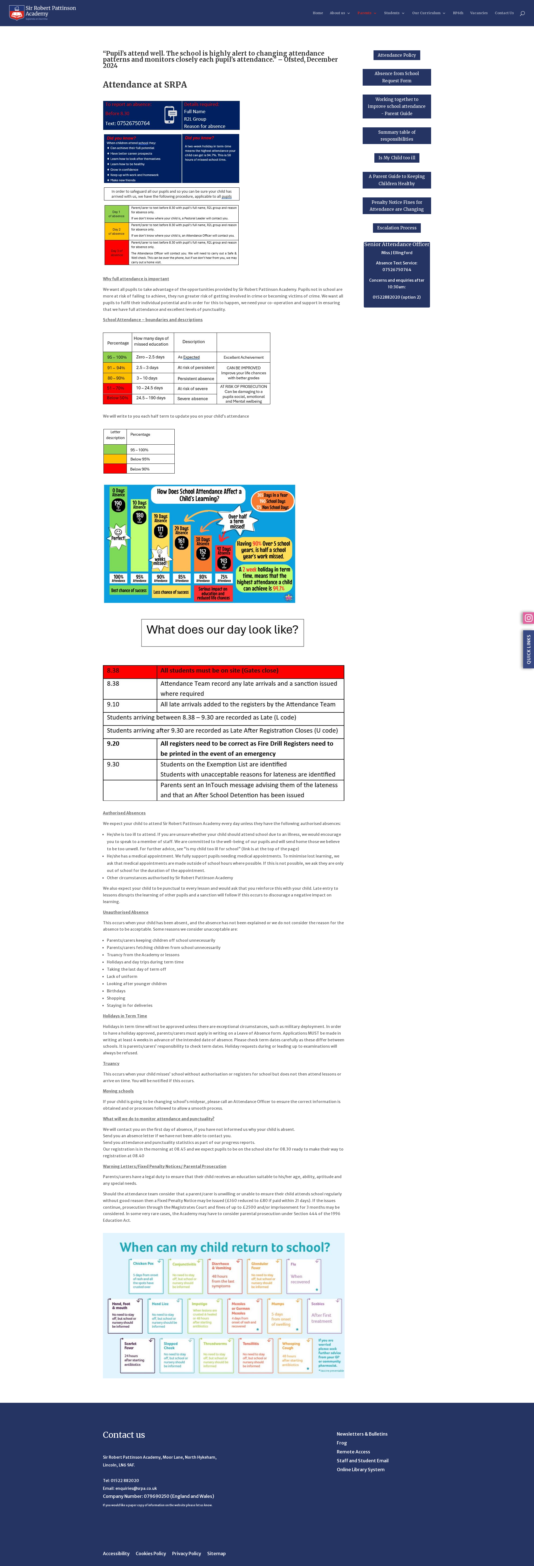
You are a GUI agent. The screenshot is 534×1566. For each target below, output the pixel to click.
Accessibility (116, 1554)
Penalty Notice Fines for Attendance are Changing (397, 206)
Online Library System (361, 1470)
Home (318, 13)
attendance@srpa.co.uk (397, 303)
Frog (342, 1443)
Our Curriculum (426, 13)
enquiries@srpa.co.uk (136, 1488)
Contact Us (504, 13)
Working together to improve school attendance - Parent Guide (397, 106)
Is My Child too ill (397, 157)
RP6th (458, 13)
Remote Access (353, 1452)
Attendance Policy (397, 55)
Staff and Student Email (363, 1461)
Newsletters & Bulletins (362, 1434)
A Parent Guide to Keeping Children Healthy (397, 180)
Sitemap (216, 1554)
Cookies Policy (151, 1554)
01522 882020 (125, 1480)
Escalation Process (397, 228)
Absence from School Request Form (397, 77)
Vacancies (479, 13)
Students (392, 13)
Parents (365, 13)
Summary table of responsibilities (397, 136)
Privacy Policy (186, 1554)
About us (337, 13)
